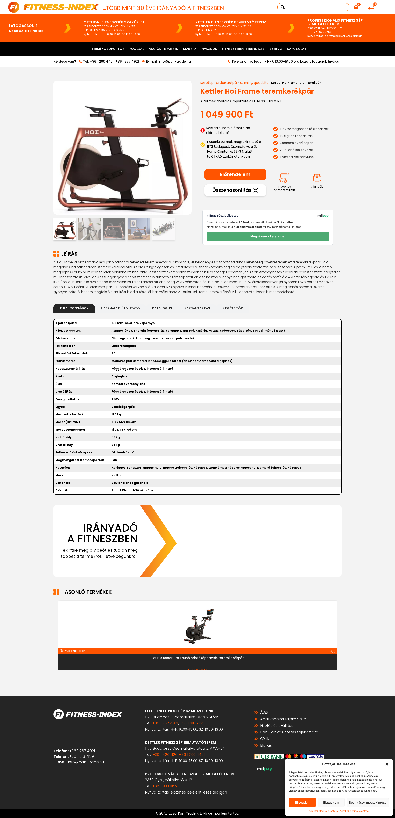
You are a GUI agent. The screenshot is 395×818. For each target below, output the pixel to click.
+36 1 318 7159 (115, 30)
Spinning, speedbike (254, 83)
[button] (387, 764)
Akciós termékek (163, 48)
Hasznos (209, 48)
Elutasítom (331, 802)
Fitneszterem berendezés (243, 48)
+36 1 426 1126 (208, 30)
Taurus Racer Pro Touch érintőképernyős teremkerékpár (197, 658)
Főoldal (136, 48)
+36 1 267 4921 (97, 30)
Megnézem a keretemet (268, 236)
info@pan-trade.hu (174, 61)
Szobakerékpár (226, 83)
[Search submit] (283, 7)
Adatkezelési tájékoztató (323, 810)
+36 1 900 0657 (321, 32)
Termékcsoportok (107, 48)
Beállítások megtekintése (368, 802)
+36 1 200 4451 (102, 61)
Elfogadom (302, 802)
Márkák (190, 48)
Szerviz (276, 48)
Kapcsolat (296, 48)
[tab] (74, 308)
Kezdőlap (206, 83)
